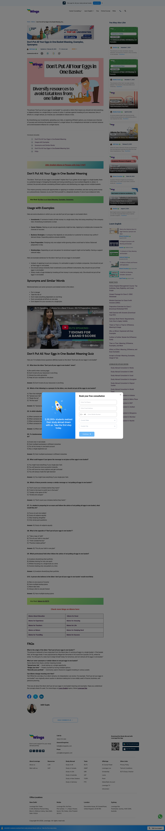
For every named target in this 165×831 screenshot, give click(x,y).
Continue (86, 434)
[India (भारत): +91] (81, 414)
